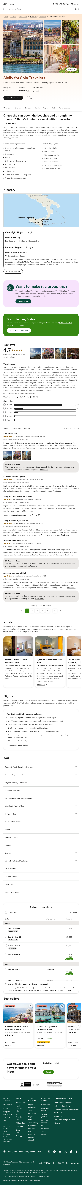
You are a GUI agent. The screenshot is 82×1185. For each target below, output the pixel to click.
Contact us (7, 1105)
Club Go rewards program (44, 1122)
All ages (57, 1123)
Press (5, 1108)
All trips (19, 1136)
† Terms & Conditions (10, 1176)
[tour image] (70, 32)
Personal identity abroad (31, 1137)
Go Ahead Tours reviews (45, 1131)
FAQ (53, 108)
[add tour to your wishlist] (26, 98)
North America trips (19, 1108)
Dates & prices (64, 108)
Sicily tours (42, 17)
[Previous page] (22, 611)
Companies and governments (65, 1119)
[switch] (30, 1006)
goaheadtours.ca (34, 1151)
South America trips (19, 1117)
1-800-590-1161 (65, 323)
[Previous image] (27, 1021)
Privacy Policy (24, 1176)
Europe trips (20, 1102)
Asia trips (19, 1126)
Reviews (28, 108)
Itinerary (18, 108)
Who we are (46, 1105)
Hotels (37, 108)
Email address (51, 1063)
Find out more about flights (17, 745)
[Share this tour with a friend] (31, 98)
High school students (62, 1106)
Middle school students (63, 1102)
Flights (45, 108)
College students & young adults (66, 1109)
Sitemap (33, 1176)
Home (6, 17)
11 (55, 610)
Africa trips (20, 1123)
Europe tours (23, 17)
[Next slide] (78, 662)
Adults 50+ (58, 1116)
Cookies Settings (43, 1176)
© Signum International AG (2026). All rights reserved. (21, 1180)
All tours (13, 17)
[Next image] (31, 1021)
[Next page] (60, 611)
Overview (7, 108)
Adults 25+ (58, 1113)
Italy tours (33, 17)
